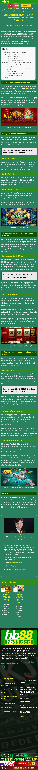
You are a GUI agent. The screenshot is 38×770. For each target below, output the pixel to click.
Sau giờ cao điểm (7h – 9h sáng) (15, 60)
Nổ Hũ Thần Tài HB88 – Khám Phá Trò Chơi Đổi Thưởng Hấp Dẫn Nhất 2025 (19, 597)
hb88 (21, 648)
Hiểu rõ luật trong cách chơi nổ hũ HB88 (15, 52)
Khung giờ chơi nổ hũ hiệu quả (12, 54)
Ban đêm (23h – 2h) (12, 58)
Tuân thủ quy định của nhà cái (14, 75)
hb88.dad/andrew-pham (16, 562)
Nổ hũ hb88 (11, 9)
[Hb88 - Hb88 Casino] (10, 1)
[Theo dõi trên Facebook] (22, 662)
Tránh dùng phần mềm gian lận (15, 73)
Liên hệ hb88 (8, 707)
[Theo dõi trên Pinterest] (28, 662)
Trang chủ (4, 9)
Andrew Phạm (28, 25)
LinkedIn (19, 566)
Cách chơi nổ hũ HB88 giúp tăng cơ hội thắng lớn (18, 63)
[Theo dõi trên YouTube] (32, 662)
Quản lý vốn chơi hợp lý (12, 67)
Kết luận (6, 77)
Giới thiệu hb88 (9, 679)
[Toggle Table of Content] (31, 49)
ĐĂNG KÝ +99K (13, 5)
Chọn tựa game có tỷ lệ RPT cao (15, 65)
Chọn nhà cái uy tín (11, 71)
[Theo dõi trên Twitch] (3, 667)
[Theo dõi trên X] (25, 662)
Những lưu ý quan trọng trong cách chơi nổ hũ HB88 (19, 69)
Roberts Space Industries (20, 569)
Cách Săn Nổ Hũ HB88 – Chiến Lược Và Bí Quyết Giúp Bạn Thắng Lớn (6, 597)
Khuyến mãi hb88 (9, 703)
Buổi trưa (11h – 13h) (12, 56)
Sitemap (23, 716)
